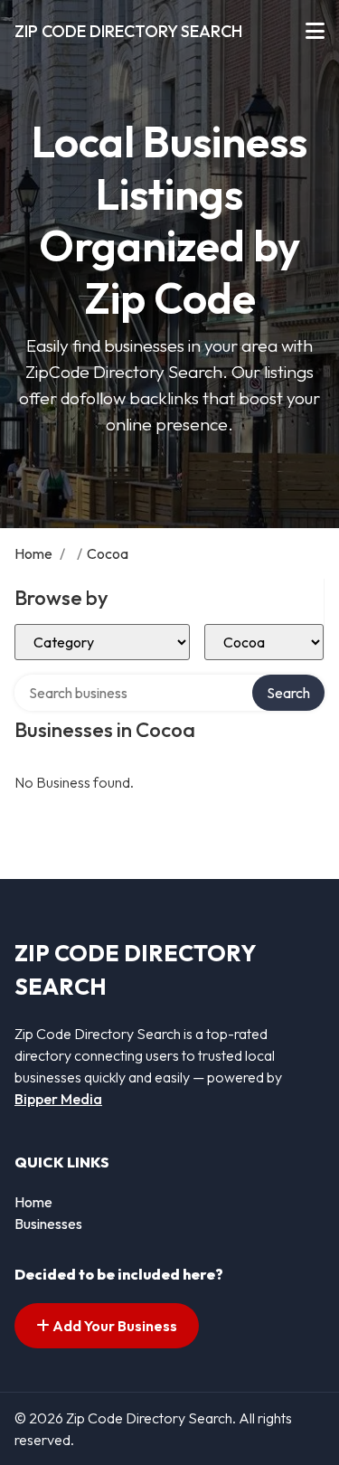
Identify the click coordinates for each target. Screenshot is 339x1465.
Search (288, 693)
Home (33, 553)
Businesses (48, 1224)
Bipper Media (58, 1099)
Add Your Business (113, 1326)
